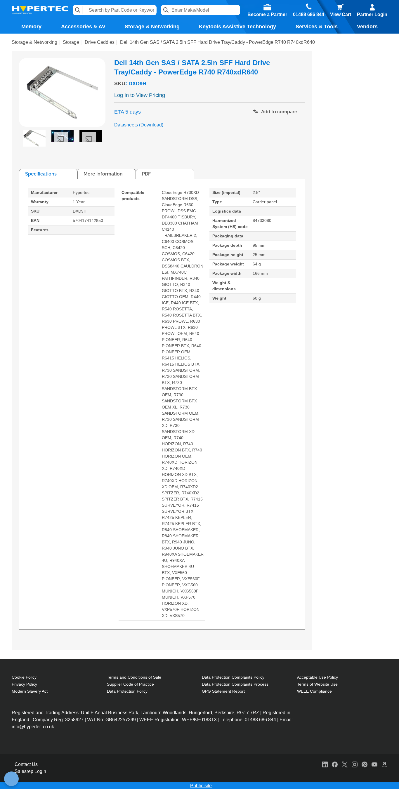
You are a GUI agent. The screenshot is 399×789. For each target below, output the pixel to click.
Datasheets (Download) (138, 124)
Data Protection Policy (127, 691)
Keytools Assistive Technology (237, 26)
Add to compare (278, 111)
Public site (201, 785)
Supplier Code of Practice (130, 684)
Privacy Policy (24, 684)
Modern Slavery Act (30, 691)
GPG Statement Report (223, 691)
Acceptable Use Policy (317, 677)
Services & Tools (317, 26)
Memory (31, 26)
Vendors (367, 26)
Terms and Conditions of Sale (134, 677)
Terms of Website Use (317, 684)
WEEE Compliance (314, 691)
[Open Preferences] (11, 778)
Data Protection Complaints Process (235, 684)
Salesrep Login (30, 771)
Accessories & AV (83, 26)
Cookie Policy (24, 677)
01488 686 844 (308, 14)
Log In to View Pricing (139, 95)
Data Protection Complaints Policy (233, 677)
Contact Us (26, 764)
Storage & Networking (152, 26)
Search (78, 10)
